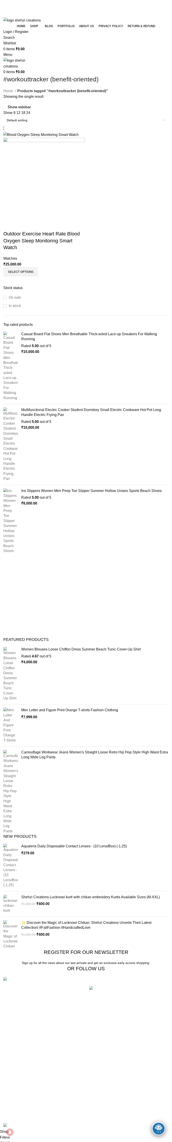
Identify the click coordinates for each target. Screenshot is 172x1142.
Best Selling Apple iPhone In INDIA (117, 1051)
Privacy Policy (72, 1073)
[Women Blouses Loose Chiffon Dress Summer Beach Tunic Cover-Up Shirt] (10, 674)
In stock (15, 306)
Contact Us (69, 1098)
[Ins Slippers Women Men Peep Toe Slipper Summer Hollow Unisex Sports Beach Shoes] (10, 521)
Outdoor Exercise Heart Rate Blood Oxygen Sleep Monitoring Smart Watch (41, 240)
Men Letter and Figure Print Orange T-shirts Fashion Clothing (69, 710)
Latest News (70, 1106)
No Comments (125, 1039)
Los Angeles (13, 1098)
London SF (12, 1081)
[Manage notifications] (9, 1132)
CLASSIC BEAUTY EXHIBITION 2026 (120, 1032)
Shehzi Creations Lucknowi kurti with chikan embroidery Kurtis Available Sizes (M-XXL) (90, 897)
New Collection (130, 1081)
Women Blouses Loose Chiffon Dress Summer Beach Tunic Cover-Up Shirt (81, 649)
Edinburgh (11, 1089)
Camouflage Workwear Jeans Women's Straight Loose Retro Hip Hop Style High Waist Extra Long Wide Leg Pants (94, 754)
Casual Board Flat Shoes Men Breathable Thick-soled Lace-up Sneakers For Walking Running (89, 336)
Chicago (10, 1106)
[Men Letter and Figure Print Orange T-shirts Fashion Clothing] (10, 725)
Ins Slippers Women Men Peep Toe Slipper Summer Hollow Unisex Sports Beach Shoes (91, 491)
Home (8, 91)
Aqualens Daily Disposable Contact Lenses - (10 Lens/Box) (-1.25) (74, 846)
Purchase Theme (131, 1114)
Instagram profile (131, 1073)
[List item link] (43, 1001)
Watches (10, 258)
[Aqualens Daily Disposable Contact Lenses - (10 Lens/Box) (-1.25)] (10, 865)
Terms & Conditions (76, 1089)
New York (11, 1073)
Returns (67, 1081)
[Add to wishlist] (33, 225)
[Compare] (9, 225)
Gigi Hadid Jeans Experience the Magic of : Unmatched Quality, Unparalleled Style (149, 999)
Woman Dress (129, 1089)
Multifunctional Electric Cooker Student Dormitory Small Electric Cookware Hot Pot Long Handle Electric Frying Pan (91, 412)
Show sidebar (19, 107)
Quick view (21, 225)
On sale (15, 297)
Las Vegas (11, 1114)
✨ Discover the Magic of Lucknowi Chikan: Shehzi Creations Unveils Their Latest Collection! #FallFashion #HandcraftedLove (86, 925)
